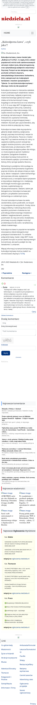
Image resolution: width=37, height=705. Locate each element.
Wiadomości (6, 649)
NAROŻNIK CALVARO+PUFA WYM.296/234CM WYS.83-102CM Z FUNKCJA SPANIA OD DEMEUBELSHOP (18, 544)
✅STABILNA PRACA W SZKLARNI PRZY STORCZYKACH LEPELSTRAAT (16, 616)
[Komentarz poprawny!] (2, 284)
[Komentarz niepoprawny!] (5, 284)
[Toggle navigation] (32, 33)
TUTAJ (22, 254)
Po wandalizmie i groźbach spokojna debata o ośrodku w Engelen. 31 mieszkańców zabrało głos (27, 501)
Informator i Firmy (8, 688)
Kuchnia (3, 49)
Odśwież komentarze (7, 315)
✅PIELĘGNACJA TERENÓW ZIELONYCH (17, 603)
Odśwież (4, 345)
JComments (18, 357)
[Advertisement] (18, 382)
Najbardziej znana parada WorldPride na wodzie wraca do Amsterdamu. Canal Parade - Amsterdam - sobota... (18, 430)
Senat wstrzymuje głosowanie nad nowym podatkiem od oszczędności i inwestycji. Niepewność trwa (18, 469)
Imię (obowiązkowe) (9, 326)
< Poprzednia (6, 273)
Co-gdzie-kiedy (7, 645)
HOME (7, 32)
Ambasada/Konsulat (27, 645)
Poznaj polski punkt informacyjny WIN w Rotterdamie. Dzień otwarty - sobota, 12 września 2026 (27, 518)
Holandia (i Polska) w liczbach (11, 409)
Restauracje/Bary (26, 664)
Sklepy (22, 660)
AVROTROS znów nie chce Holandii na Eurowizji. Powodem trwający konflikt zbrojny (9, 500)
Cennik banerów (26, 675)
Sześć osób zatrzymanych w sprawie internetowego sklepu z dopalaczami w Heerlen (9, 519)
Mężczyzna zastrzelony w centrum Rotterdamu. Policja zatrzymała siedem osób (17, 450)
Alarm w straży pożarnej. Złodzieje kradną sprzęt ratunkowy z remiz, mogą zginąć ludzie (17, 440)
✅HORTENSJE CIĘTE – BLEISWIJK (15, 611)
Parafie (22, 656)
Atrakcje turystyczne (9, 658)
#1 (1, 287)
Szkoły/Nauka (6, 683)
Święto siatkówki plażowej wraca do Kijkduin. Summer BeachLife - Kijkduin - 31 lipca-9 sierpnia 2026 (18, 418)
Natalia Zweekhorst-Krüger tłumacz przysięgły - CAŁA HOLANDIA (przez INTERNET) (15, 586)
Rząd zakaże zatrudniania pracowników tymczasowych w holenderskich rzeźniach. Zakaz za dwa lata (18, 460)
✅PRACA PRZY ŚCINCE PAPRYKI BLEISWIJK (18, 607)
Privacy (33, 704)
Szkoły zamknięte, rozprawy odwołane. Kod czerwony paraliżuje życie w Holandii (18, 478)
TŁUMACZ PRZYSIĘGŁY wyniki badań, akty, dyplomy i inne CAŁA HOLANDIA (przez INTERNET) (17, 578)
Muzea (3, 662)
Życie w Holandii (7, 653)
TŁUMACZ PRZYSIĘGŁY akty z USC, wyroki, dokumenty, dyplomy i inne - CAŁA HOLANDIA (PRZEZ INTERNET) (17, 571)
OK (27, 7)
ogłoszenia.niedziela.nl (20, 559)
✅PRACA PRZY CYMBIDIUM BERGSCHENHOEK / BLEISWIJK (14, 621)
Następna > (26, 273)
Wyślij (5, 353)
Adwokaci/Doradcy (8, 668)
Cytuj (34, 311)
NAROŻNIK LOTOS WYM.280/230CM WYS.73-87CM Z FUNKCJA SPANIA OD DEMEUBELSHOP (18, 552)
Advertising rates (26, 679)
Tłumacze (5, 673)
